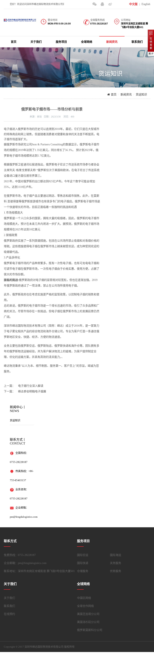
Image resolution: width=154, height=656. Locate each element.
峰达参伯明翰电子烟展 (32, 391)
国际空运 (82, 555)
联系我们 (137, 41)
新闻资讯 (112, 41)
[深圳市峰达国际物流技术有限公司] (20, 18)
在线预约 (9, 614)
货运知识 (141, 94)
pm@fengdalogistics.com (23, 516)
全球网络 (86, 41)
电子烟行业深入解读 (30, 385)
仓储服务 (82, 571)
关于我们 (36, 41)
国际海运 (115, 555)
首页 (13, 41)
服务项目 (61, 41)
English (146, 4)
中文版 (133, 4)
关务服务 (115, 563)
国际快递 (82, 563)
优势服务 (115, 571)
